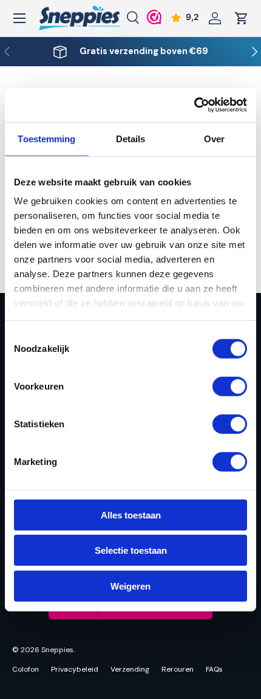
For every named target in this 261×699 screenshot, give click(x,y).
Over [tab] (214, 138)
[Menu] (19, 18)
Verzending (129, 669)
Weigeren (130, 585)
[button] (241, 18)
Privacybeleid (74, 669)
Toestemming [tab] (46, 138)
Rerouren (177, 669)
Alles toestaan (131, 514)
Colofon (25, 669)
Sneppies (57, 650)
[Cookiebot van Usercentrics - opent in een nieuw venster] (194, 105)
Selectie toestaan (131, 550)
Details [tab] (131, 138)
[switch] (229, 386)
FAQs (214, 669)
